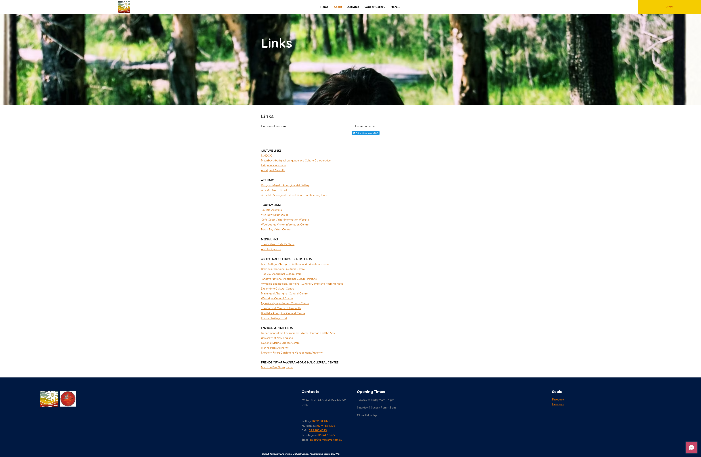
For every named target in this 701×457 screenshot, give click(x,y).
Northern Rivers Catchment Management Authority (292, 352)
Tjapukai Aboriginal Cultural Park (281, 273)
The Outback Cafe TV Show (277, 244)
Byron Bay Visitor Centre (275, 229)
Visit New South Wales (274, 214)
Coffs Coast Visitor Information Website (285, 219)
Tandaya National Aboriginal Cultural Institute (289, 278)
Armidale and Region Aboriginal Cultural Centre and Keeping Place (302, 283)
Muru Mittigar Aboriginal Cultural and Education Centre (295, 264)
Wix (337, 453)
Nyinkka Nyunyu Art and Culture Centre (285, 303)
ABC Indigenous (271, 249)
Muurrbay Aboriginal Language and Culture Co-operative (296, 160)
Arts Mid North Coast (274, 190)
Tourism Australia (271, 209)
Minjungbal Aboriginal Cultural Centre (284, 293)
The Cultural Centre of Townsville (281, 308)
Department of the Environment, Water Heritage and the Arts (298, 333)
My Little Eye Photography (277, 367)
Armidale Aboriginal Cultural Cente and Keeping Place (294, 195)
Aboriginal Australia (273, 170)
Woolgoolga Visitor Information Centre (285, 224)
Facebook (558, 399)
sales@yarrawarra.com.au (326, 439)
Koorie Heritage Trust (274, 318)
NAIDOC (266, 155)
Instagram (558, 404)
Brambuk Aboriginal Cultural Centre (283, 269)
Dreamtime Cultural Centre (277, 288)
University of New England (277, 338)
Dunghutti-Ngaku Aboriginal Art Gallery (285, 185)
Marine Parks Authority (274, 347)
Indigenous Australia (273, 165)
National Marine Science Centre (280, 342)
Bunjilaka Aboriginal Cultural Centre (283, 313)
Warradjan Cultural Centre (277, 298)
